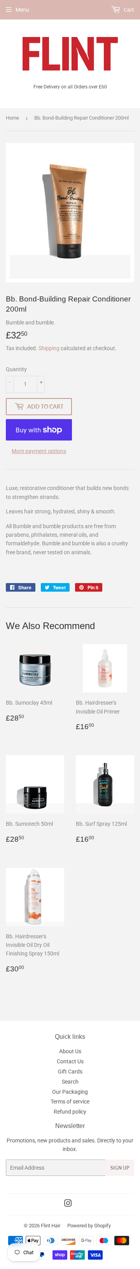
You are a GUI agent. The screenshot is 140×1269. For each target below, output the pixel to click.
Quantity (16, 369)
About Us (70, 1051)
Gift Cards (70, 1071)
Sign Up (119, 1168)
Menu (22, 10)
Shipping (49, 348)
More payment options (39, 451)
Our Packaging (70, 1092)
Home (12, 118)
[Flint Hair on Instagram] (68, 1204)
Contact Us (70, 1061)
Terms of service (70, 1101)
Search (70, 1082)
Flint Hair (50, 1225)
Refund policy (70, 1112)
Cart (128, 10)
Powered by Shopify (89, 1225)
